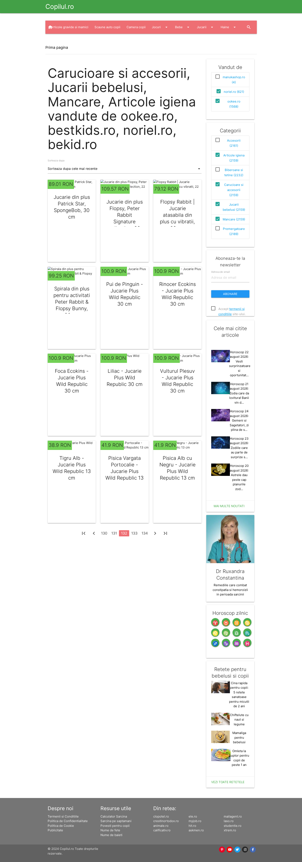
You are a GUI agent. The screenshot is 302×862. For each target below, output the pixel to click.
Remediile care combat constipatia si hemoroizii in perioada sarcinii (230, 589)
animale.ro (160, 826)
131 (114, 533)
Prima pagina (56, 47)
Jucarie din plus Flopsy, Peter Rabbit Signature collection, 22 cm (124, 218)
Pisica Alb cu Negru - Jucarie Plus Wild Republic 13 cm (177, 468)
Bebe (183, 27)
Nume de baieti (111, 835)
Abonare (230, 294)
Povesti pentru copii (115, 826)
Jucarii (205, 27)
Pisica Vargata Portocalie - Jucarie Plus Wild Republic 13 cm (124, 471)
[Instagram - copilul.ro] (245, 850)
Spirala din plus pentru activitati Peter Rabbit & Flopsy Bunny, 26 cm (71, 302)
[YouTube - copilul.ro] (230, 850)
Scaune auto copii (107, 27)
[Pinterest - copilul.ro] (222, 850)
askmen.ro (196, 830)
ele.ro (193, 816)
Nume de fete (110, 830)
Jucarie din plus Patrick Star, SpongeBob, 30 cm (72, 207)
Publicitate (55, 830)
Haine (229, 27)
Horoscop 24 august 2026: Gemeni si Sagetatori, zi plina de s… (239, 420)
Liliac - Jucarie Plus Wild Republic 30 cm (125, 377)
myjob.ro (195, 821)
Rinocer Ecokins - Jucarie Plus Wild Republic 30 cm (177, 294)
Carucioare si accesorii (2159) (233, 190)
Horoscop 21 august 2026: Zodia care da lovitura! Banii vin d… (239, 393)
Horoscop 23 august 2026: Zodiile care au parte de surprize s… (239, 448)
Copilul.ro (59, 6)
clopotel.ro (161, 816)
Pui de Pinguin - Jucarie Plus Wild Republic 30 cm (124, 294)
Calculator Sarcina (113, 816)
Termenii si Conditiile (63, 816)
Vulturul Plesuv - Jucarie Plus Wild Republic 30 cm (177, 381)
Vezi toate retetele (227, 782)
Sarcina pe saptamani (115, 821)
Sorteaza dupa (56, 160)
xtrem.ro (230, 830)
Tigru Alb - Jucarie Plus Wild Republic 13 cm (72, 468)
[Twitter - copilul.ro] (237, 850)
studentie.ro (232, 826)
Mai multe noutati (229, 506)
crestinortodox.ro (166, 821)
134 (145, 533)
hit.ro (192, 826)
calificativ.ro (162, 830)
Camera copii (136, 27)
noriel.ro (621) (234, 92)
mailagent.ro (233, 816)
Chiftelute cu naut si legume (239, 719)
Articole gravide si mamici (69, 27)
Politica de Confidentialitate (68, 821)
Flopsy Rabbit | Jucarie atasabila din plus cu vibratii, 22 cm (177, 215)
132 (124, 533)
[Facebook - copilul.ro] (253, 850)
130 (104, 533)
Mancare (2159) (234, 219)
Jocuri (160, 27)
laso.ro (229, 821)
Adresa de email (220, 271)
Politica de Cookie (61, 826)
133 (134, 533)
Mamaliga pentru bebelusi (239, 737)
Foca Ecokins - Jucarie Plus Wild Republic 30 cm (72, 381)
